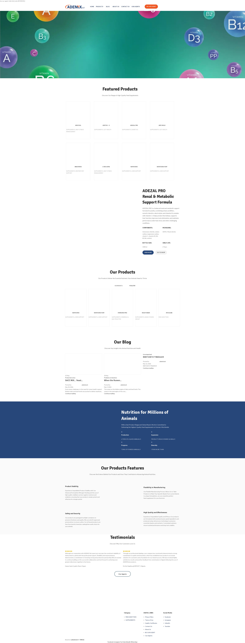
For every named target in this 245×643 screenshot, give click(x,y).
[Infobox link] (83, 489)
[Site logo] (75, 6)
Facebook (168, 617)
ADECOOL (78, 125)
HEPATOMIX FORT (162, 167)
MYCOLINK (169, 313)
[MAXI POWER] (145, 299)
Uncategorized (147, 354)
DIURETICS (135, 129)
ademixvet (163, 361)
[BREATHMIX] (78, 153)
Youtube (167, 626)
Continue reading (148, 368)
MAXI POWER (146, 313)
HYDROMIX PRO (122, 313)
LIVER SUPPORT (136, 171)
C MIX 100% (106, 167)
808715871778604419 (153, 357)
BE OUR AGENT (150, 632)
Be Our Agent (151, 6)
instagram (168, 620)
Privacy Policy (149, 617)
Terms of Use (149, 620)
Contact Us (148, 626)
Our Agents (148, 635)
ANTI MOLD (162, 125)
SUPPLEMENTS (70, 129)
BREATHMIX (78, 167)
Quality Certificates (151, 623)
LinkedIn (167, 623)
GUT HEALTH (107, 129)
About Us (148, 629)
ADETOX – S (106, 125)
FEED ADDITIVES (164, 317)
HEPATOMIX (134, 167)
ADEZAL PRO (134, 125)
